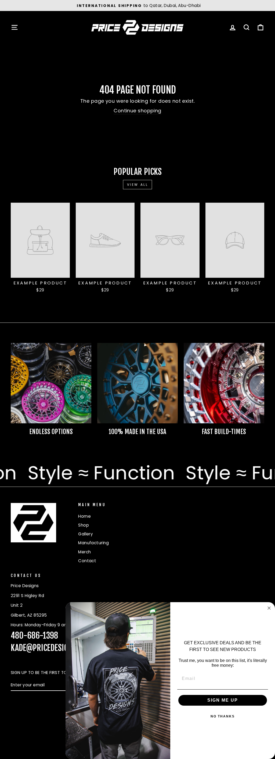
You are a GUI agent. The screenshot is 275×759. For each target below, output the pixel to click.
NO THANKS (223, 716)
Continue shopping (137, 110)
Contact (87, 561)
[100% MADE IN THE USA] (137, 383)
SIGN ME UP (222, 700)
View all (137, 184)
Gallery (85, 534)
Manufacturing (93, 543)
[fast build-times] (224, 383)
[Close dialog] (269, 608)
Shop (83, 525)
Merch (84, 552)
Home (84, 516)
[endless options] (51, 383)
